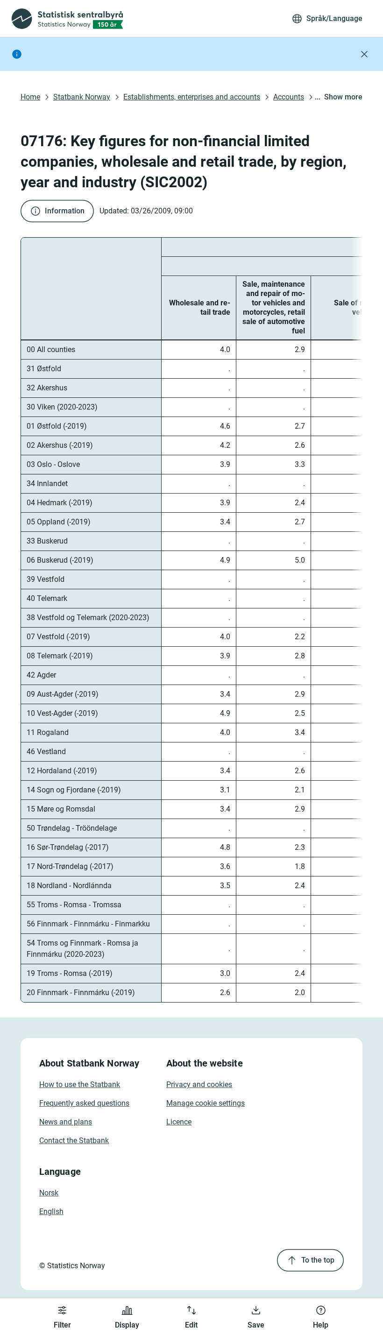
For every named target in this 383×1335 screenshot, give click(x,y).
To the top (317, 1260)
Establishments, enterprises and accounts (191, 96)
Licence (179, 1121)
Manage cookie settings (205, 1103)
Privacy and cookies (199, 1084)
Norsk (48, 1192)
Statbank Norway (81, 96)
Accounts (288, 96)
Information (65, 210)
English (51, 1211)
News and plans (65, 1121)
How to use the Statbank (79, 1084)
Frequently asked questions (84, 1103)
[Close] (364, 54)
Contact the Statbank (74, 1140)
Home (30, 96)
